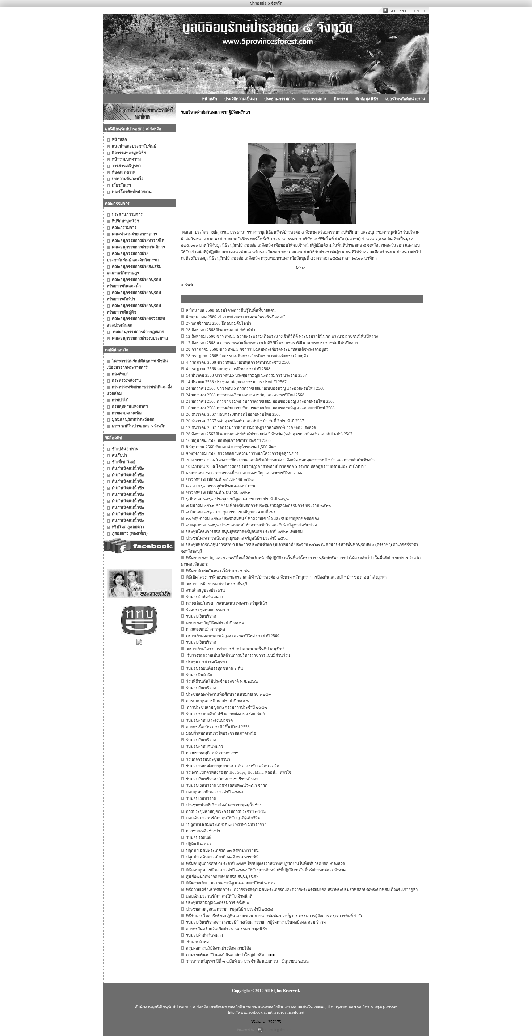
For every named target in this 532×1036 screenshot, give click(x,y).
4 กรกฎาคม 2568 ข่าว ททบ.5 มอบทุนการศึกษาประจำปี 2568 (238, 362)
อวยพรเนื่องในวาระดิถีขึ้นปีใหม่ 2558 (218, 727)
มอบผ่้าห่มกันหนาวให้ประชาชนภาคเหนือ (221, 733)
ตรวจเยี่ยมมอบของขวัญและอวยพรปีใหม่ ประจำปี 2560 (232, 636)
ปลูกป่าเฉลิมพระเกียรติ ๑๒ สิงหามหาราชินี (222, 850)
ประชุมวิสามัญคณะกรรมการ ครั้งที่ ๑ (217, 902)
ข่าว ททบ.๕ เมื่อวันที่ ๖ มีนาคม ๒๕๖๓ (218, 492)
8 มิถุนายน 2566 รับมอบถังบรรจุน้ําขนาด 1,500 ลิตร (231, 447)
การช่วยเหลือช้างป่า (203, 831)
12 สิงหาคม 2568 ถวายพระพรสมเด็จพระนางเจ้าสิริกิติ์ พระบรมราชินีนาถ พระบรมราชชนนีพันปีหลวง (272, 343)
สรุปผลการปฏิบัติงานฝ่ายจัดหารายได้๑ (219, 948)
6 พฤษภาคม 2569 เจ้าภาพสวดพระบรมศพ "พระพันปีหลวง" (235, 317)
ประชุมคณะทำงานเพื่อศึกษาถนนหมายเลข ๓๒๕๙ (228, 694)
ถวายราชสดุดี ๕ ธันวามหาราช (212, 753)
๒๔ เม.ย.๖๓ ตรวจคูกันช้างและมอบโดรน (221, 486)
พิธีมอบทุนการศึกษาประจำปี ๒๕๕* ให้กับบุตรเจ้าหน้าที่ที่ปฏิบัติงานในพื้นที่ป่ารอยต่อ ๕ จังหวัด (265, 863)
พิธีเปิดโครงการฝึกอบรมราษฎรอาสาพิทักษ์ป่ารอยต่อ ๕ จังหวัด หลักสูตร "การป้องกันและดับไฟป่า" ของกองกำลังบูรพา (286, 577)
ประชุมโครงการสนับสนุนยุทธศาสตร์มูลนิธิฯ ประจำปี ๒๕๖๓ (237, 538)
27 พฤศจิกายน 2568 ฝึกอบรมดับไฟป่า (218, 323)
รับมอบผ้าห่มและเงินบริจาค (209, 720)
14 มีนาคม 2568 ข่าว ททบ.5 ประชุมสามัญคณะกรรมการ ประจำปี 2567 (246, 375)
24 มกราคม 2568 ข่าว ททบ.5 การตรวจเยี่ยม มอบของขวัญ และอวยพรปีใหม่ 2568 (255, 388)
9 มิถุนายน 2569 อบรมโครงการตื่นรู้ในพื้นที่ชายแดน (231, 310)
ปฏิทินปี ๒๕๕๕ (198, 844)
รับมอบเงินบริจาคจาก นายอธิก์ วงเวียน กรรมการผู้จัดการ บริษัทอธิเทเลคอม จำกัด (256, 922)
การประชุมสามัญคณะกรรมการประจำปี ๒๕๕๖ (226, 811)
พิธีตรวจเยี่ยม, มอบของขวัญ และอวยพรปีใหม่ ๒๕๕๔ (230, 883)
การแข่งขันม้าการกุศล (205, 629)
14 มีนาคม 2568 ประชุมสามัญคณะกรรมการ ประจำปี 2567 (236, 382)
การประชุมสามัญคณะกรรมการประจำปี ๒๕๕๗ (226, 707)
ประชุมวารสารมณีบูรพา (206, 662)
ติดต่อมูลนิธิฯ (366, 99)
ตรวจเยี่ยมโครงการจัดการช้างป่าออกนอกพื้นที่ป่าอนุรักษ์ (235, 649)
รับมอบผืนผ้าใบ (199, 675)
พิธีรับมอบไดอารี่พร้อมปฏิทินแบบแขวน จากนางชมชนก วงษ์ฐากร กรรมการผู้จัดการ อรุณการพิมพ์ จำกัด (274, 915)
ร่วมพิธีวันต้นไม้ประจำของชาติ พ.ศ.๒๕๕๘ (222, 681)
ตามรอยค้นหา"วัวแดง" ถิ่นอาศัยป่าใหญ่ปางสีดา (226, 954)
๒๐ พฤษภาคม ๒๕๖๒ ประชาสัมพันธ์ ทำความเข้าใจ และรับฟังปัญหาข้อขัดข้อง (252, 518)
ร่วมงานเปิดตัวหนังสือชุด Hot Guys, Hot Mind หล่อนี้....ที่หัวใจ (238, 772)
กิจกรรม (341, 99)
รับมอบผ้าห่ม (197, 941)
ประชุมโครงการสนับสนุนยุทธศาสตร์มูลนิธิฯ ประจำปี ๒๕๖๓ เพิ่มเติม (244, 531)
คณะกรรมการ (314, 99)
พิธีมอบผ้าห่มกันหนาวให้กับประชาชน (218, 570)
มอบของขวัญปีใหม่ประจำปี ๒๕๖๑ (215, 623)
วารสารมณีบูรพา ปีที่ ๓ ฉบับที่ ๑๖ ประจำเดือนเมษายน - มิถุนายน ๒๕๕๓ (247, 961)
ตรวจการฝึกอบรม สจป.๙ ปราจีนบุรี (217, 583)
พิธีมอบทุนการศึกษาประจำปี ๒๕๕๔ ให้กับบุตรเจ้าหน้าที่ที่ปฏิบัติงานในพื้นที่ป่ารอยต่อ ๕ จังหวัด (266, 870)
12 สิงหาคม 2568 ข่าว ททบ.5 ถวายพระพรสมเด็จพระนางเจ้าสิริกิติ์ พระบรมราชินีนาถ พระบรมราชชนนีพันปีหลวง (282, 336)
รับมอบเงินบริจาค (201, 616)
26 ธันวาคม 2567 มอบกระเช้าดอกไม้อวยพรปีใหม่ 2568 (233, 414)
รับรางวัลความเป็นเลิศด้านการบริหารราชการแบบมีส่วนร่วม (238, 655)
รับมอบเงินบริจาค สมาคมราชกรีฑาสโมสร (222, 779)
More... (302, 267)
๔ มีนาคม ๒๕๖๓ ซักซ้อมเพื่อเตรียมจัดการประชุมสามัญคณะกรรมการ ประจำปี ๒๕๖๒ (258, 505)
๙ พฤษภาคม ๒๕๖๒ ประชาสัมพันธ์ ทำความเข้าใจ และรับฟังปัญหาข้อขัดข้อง (251, 525)
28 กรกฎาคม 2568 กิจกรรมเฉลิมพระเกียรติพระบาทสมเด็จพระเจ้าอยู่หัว (247, 356)
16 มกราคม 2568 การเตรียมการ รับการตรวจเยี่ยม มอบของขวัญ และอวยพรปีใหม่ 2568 (260, 408)
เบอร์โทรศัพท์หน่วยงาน (405, 99)
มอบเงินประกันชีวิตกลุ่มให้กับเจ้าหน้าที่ (219, 896)
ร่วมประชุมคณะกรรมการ (207, 609)
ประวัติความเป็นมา (240, 99)
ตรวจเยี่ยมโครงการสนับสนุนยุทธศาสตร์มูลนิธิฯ (226, 603)
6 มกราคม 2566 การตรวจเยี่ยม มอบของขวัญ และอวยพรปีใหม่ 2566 (244, 473)
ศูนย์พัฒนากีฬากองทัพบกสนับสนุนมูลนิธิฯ (222, 876)
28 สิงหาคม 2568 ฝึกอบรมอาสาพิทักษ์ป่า (220, 330)
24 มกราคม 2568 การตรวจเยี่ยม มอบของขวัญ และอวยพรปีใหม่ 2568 (245, 395)
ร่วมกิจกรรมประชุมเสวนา (208, 759)
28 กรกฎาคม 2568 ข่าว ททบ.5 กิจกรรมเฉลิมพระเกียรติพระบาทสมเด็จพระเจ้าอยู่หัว (257, 349)
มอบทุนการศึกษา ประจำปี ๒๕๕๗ (214, 792)
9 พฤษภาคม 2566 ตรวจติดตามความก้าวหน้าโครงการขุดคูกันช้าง (242, 453)
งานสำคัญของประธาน (205, 590)
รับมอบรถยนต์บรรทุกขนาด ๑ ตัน (214, 668)
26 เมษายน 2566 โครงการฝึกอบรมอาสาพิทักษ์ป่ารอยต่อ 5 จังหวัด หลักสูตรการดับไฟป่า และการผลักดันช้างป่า (280, 460)
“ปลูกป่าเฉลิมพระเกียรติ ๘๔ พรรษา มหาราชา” (226, 824)
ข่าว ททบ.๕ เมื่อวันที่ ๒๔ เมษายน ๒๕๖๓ (220, 479)
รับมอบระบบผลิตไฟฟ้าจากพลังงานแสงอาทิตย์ (225, 714)
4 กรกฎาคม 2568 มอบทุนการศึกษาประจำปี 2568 (228, 369)
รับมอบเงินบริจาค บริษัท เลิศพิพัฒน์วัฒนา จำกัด (226, 785)
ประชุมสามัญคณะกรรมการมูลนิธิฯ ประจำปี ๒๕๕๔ (229, 909)
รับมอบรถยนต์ (198, 837)
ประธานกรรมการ (279, 99)
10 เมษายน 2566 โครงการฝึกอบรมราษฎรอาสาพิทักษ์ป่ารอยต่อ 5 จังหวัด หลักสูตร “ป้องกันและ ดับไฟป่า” (276, 466)
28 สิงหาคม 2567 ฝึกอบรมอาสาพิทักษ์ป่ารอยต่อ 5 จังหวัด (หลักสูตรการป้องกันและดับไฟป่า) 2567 (269, 434)
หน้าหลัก (209, 99)
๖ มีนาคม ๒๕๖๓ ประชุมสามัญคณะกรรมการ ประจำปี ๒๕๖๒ (237, 499)
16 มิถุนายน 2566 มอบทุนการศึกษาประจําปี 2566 (228, 440)
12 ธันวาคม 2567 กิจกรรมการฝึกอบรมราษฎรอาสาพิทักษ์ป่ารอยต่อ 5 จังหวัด (251, 427)
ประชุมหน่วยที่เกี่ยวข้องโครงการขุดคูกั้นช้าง (223, 805)
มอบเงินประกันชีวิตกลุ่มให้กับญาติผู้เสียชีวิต (223, 818)
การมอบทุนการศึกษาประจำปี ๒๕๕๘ (217, 701)
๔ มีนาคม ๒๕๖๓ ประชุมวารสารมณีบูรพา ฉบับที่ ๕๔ (230, 512)
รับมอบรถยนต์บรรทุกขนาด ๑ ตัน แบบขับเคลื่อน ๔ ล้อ (232, 766)
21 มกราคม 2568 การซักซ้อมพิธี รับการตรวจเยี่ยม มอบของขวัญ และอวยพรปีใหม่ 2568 (260, 401)
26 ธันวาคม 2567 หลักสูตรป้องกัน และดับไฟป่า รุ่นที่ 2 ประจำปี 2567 (245, 421)
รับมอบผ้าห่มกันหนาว (204, 596)
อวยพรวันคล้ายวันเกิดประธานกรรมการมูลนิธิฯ (226, 928)
